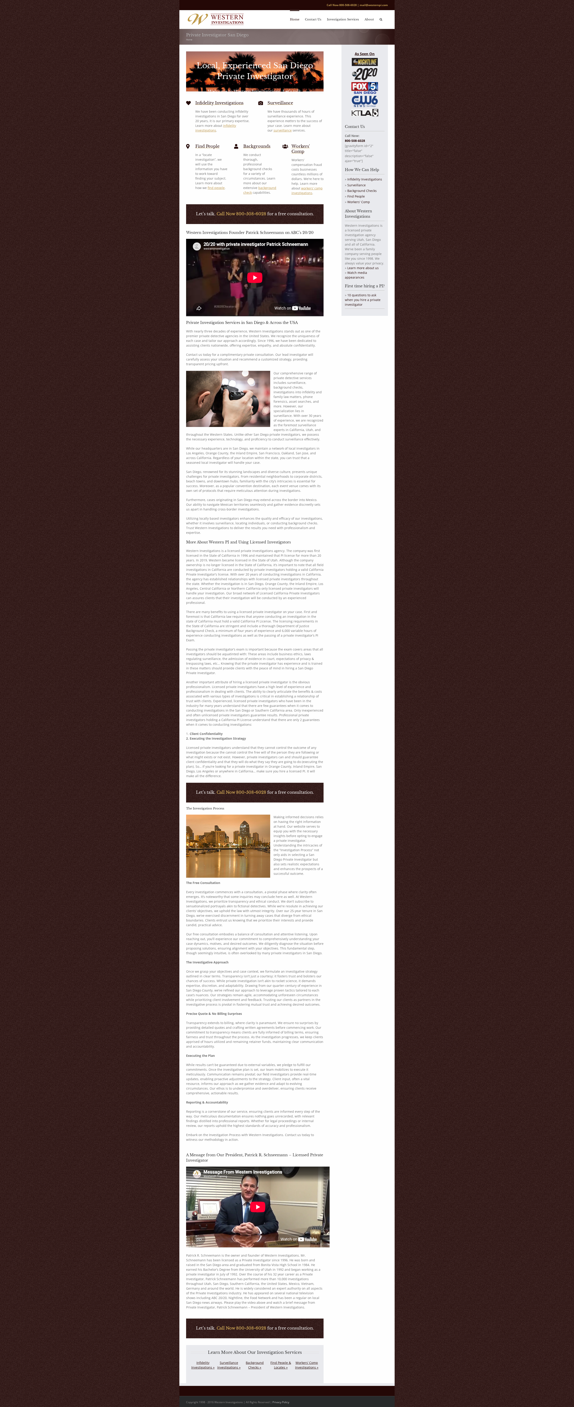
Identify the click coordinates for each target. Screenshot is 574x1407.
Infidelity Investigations (364, 179)
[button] (381, 19)
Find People (356, 196)
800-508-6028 (348, 5)
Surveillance (356, 185)
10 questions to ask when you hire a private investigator (362, 300)
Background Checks (362, 191)
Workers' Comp (358, 202)
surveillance (283, 130)
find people (216, 188)
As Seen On (365, 53)
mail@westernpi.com (374, 5)
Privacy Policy (280, 1402)
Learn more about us (363, 268)
